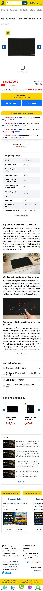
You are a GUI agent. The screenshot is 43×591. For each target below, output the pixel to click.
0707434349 (9, 129)
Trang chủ (4, 10)
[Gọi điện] (21, 586)
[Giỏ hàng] (37, 3)
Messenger (30, 589)
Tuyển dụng (26, 548)
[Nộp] (25, 3)
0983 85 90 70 (14, 569)
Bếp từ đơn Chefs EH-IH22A (30, 418)
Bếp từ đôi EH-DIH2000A (11, 418)
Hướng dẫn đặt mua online (9, 551)
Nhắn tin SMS (38, 589)
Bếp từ (32, 10)
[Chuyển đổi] (39, 368)
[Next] (39, 414)
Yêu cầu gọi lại (4, 589)
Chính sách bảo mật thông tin (31, 553)
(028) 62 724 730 (15, 564)
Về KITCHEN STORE (29, 546)
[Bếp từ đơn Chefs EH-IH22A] (30, 409)
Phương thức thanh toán (8, 553)
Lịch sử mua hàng (7, 546)
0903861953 (9, 135)
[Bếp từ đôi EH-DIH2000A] (12, 409)
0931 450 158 (13, 567)
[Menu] (40, 3)
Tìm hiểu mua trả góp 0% (9, 548)
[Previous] (4, 414)
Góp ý (25, 551)
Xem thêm (21, 481)
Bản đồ (12, 120)
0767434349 (9, 123)
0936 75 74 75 (14, 562)
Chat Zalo (13, 589)
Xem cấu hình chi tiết (21, 216)
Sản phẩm (13, 10)
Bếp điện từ (24, 10)
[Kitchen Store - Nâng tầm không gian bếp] (3, 3)
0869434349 (9, 117)
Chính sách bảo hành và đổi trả (11, 556)
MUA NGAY (21, 96)
